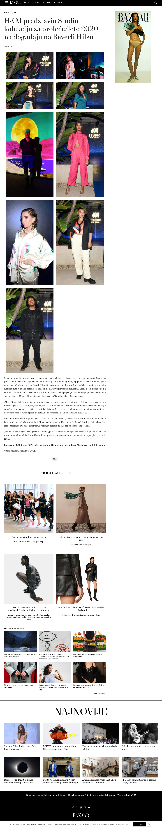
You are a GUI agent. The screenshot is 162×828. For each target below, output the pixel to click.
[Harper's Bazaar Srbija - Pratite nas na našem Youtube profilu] (89, 807)
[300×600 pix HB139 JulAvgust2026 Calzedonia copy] (133, 47)
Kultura (46, 3)
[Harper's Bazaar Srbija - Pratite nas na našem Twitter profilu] (77, 807)
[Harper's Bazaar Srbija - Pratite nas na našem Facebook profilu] (73, 807)
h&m (55, 459)
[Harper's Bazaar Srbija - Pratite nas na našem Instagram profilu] (85, 807)
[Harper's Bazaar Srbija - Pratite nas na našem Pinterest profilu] (81, 807)
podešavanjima (122, 824)
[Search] (156, 3)
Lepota (36, 3)
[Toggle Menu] (7, 2)
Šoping (15, 13)
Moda (26, 3)
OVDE (32, 451)
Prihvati (140, 824)
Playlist (59, 3)
